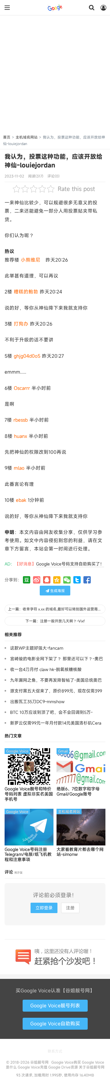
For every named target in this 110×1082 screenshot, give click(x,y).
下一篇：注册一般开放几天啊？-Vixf (55, 620)
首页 (6, 137)
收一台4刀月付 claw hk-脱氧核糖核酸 (46, 669)
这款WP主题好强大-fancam (36, 648)
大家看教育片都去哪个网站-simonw (80, 852)
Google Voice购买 (66, 1062)
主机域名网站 (27, 137)
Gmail (63, 750)
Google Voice (17, 750)
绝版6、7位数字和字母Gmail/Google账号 (78, 791)
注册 (70, 908)
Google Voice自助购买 (55, 1023)
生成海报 (57, 590)
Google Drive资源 (63, 1067)
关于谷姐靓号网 (92, 1067)
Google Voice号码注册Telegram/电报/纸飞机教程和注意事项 (28, 854)
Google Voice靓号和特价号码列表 (29, 794)
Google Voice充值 (32, 1067)
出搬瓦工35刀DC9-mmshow (37, 701)
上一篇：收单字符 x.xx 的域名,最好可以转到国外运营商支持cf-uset (56, 608)
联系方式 (55, 1051)
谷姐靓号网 (55, 7)
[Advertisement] (55, 76)
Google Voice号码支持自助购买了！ (70, 564)
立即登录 (44, 908)
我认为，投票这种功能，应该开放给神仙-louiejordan (53, 160)
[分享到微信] (67, 580)
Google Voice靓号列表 (55, 1005)
